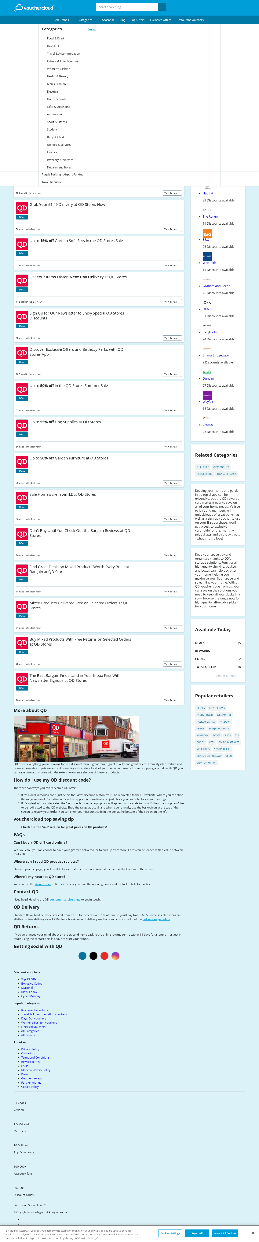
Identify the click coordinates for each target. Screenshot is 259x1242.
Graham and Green (216, 286)
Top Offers (137, 20)
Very (211, 742)
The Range (210, 216)
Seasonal (108, 20)
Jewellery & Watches (59, 160)
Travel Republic (51, 182)
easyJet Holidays (219, 728)
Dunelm (208, 378)
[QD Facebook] (82, 956)
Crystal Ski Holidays (209, 755)
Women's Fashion (58, 69)
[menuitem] (64, 20)
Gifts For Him (204, 474)
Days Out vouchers (33, 1018)
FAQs (24, 1066)
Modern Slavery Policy (35, 1070)
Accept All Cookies (225, 1233)
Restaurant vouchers (190, 20)
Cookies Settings (170, 1233)
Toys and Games (227, 474)
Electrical (52, 91)
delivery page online (156, 919)
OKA (206, 309)
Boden (201, 742)
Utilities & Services (58, 144)
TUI (237, 735)
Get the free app (31, 1078)
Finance (51, 152)
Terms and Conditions (35, 1057)
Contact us (28, 1053)
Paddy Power (205, 715)
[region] (129, 1233)
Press (24, 1074)
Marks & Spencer (229, 742)
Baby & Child (55, 137)
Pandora (225, 721)
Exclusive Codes (31, 983)
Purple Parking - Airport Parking (62, 174)
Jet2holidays (217, 708)
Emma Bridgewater (216, 355)
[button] (64, 20)
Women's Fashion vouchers (39, 1022)
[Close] (253, 1233)
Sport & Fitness (56, 122)
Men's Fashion (56, 84)
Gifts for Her (221, 467)
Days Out (52, 46)
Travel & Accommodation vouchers (44, 1014)
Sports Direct (222, 749)
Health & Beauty (57, 76)
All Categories (30, 1031)
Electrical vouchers (33, 1027)
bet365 (201, 708)
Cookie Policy (30, 1087)
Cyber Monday (30, 996)
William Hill (224, 715)
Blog (122, 20)
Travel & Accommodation (63, 53)
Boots (216, 735)
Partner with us (31, 1082)
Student (51, 129)
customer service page (65, 899)
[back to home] (34, 8)
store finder (43, 884)
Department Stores (59, 167)
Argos (200, 728)
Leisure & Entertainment (62, 61)
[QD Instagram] (115, 956)
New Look (202, 735)
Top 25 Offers (30, 979)
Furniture (203, 467)
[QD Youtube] (104, 956)
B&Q (206, 240)
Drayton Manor (206, 762)
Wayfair (208, 402)
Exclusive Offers (160, 20)
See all (92, 29)
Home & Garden (57, 99)
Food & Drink (55, 38)
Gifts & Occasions (58, 107)
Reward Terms (30, 1061)
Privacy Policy (30, 1049)
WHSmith (209, 263)
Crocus (208, 425)
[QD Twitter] (93, 956)
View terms (170, 193)
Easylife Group (213, 332)
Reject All (197, 1233)
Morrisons (203, 749)
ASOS (228, 735)
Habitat (208, 193)
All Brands (28, 1035)
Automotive (54, 114)
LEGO (229, 755)
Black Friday (29, 992)
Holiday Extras (206, 721)
